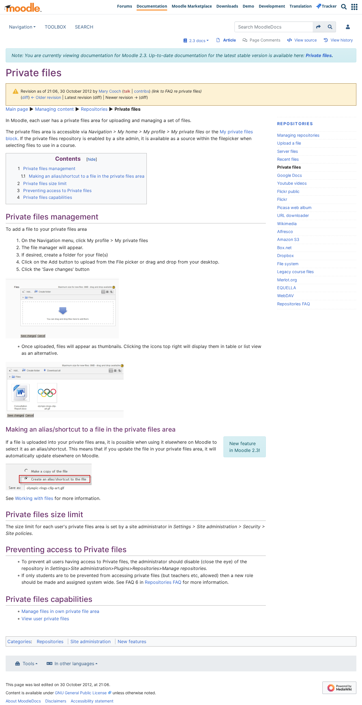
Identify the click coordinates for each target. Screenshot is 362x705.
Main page (17, 109)
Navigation (20, 27)
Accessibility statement (92, 701)
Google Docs (289, 175)
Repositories (94, 109)
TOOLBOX (55, 27)
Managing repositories (298, 135)
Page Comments (265, 40)
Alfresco (285, 231)
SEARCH (84, 27)
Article (229, 40)
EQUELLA (286, 287)
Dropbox (285, 255)
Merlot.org (287, 279)
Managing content (54, 109)
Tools (28, 663)
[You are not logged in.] (349, 26)
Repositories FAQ (293, 303)
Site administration (90, 641)
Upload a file (289, 143)
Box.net (284, 247)
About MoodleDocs (23, 701)
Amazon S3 (288, 239)
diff (25, 97)
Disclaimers (55, 701)
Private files (319, 55)
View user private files (45, 618)
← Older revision (46, 97)
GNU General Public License (81, 692)
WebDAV (285, 295)
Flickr (282, 199)
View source (305, 40)
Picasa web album (294, 207)
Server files (287, 151)
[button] (354, 6)
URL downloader (293, 215)
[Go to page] (318, 26)
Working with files (34, 498)
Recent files (288, 159)
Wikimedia (287, 223)
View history (342, 40)
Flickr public (288, 191)
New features (132, 641)
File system (288, 263)
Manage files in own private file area (60, 611)
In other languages (74, 663)
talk (127, 91)
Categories (19, 641)
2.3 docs (196, 40)
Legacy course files (295, 271)
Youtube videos (292, 183)
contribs (141, 91)
